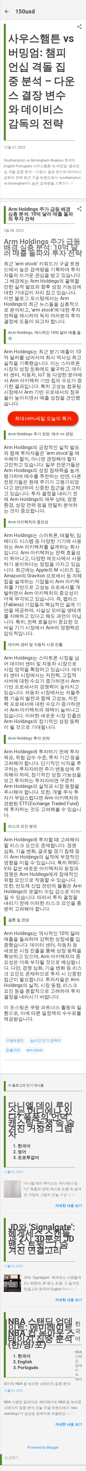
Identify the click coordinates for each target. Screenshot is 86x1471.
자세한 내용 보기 (68, 1205)
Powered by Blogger (43, 1447)
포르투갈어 (28, 1157)
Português (28, 1367)
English (25, 1361)
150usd (25, 11)
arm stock (35, 1050)
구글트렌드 (15, 1040)
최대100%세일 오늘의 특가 (43, 418)
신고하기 (11, 1458)
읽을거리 (13, 1050)
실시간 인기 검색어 (45, 1040)
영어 (22, 1151)
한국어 (24, 1145)
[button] (79, 27)
